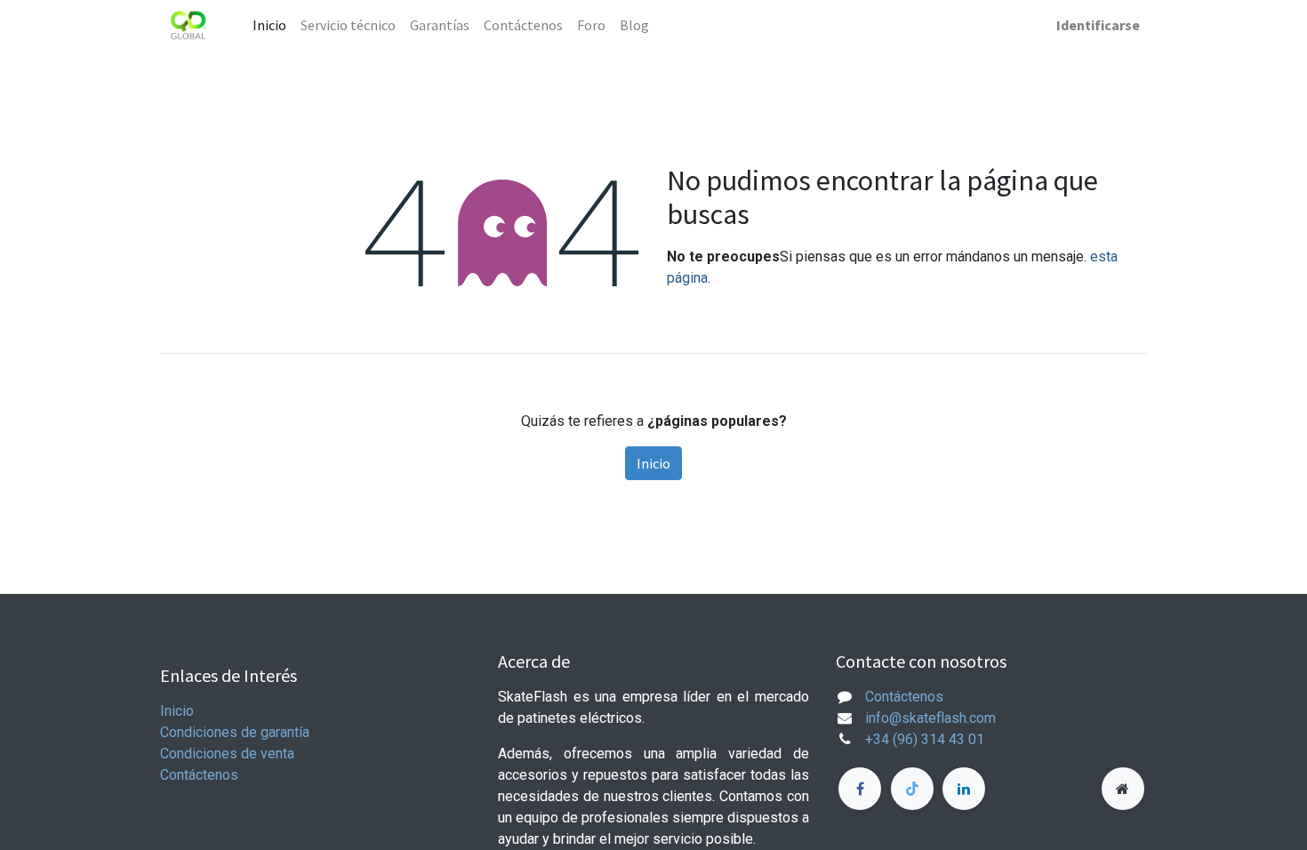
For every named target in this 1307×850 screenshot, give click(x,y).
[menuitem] (269, 25)
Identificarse (1098, 25)
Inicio (653, 463)
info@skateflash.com (930, 718)
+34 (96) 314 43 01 (924, 739)
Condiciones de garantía (234, 732)
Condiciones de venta (227, 753)
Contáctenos (199, 774)
